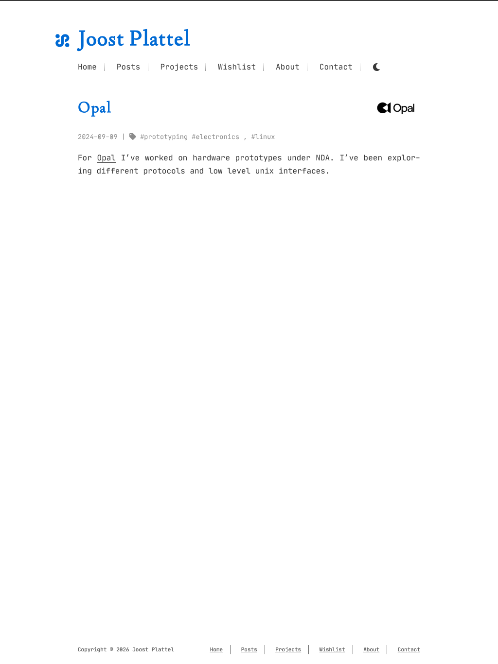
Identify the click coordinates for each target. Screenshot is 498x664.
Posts (129, 67)
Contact (336, 67)
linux (265, 137)
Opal (106, 158)
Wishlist (237, 67)
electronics (217, 137)
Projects (179, 67)
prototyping (166, 137)
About (288, 67)
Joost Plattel (135, 40)
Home (87, 67)
